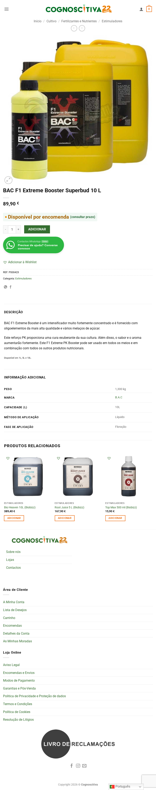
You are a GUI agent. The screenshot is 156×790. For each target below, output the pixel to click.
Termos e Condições (17, 704)
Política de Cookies (16, 712)
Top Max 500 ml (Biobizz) (121, 507)
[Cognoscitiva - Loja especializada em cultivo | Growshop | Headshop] (78, 9)
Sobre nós (13, 552)
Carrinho (9, 618)
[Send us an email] (84, 766)
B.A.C (118, 397)
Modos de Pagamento (19, 680)
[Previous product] (82, 28)
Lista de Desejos (15, 610)
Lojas (10, 560)
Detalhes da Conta (16, 633)
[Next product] (74, 28)
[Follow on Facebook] (71, 766)
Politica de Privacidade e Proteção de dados (34, 696)
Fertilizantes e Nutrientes (79, 21)
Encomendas (12, 626)
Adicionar (37, 229)
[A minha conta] (141, 9)
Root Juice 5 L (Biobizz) (69, 507)
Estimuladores (112, 21)
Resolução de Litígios (18, 720)
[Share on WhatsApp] (5, 287)
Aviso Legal (11, 665)
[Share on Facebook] (10, 287)
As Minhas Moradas (17, 641)
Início (37, 21)
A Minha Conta (13, 602)
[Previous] (4, 491)
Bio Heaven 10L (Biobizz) (20, 507)
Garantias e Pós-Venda (19, 688)
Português (122, 786)
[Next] (152, 491)
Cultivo (51, 21)
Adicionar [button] (14, 518)
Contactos (13, 568)
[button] (6, 9)
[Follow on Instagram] (78, 766)
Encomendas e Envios (19, 673)
